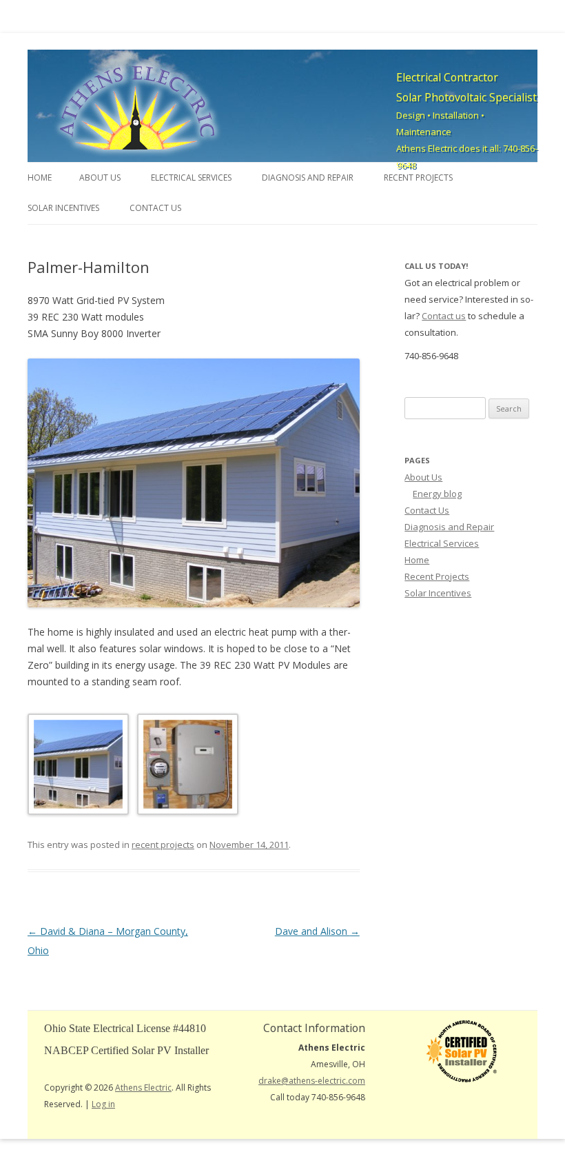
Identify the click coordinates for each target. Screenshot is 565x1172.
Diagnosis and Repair (307, 177)
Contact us (444, 316)
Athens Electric (143, 1087)
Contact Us (155, 208)
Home (40, 177)
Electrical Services (191, 177)
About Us (100, 177)
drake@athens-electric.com (311, 1081)
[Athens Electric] (138, 108)
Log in (103, 1104)
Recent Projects (418, 177)
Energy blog (437, 493)
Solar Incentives (63, 208)
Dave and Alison (317, 931)
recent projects (163, 844)
